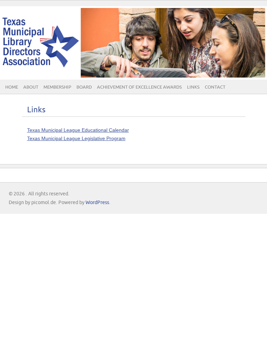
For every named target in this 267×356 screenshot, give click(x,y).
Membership (57, 87)
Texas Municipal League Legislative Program (76, 138)
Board (84, 87)
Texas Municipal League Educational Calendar (78, 130)
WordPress (97, 202)
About (30, 87)
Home (11, 87)
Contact (215, 87)
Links (193, 87)
